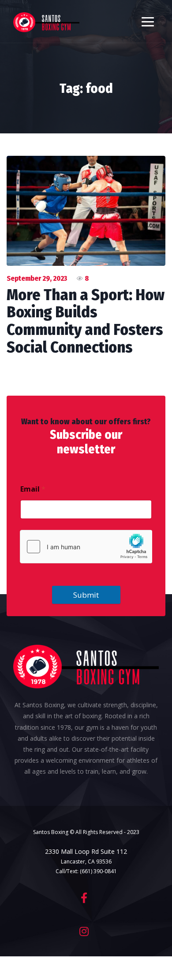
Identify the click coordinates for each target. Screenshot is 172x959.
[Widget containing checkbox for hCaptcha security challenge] (86, 546)
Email (32, 489)
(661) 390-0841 (98, 871)
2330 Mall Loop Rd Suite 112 (86, 851)
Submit (86, 595)
